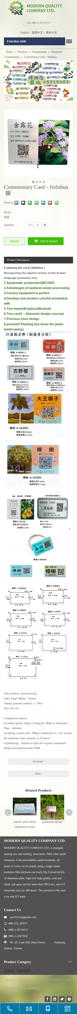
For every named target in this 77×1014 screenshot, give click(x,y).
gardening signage (52, 821)
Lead (27, 988)
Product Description (18, 260)
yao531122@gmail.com (20, 917)
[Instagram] (69, 999)
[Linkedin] (54, 999)
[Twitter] (62, 999)
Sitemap (34, 988)
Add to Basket (49, 241)
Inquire (14, 241)
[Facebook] (47, 999)
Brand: (7, 212)
